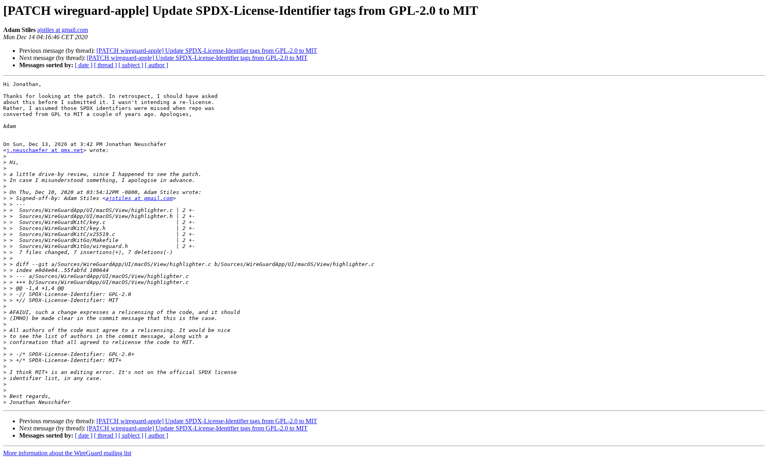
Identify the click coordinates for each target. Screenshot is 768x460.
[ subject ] (130, 65)
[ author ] (156, 65)
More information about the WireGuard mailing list (67, 453)
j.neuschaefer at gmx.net (44, 150)
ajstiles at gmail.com (62, 29)
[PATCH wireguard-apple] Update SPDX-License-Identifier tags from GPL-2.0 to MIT (206, 50)
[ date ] (83, 65)
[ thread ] (105, 65)
